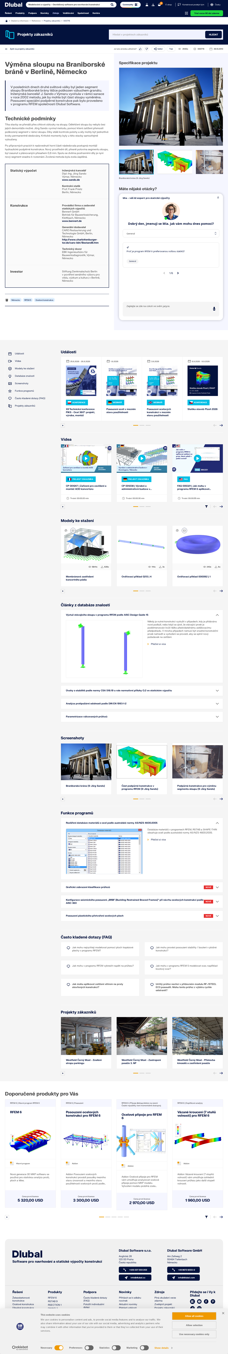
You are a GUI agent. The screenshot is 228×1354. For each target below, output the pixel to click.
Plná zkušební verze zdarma (165, 1299)
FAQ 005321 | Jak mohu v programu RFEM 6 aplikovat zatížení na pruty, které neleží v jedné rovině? (195, 488)
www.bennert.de (72, 221)
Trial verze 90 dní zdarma (206, 13)
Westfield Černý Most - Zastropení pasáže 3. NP (141, 1062)
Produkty (20, 13)
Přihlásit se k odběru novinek (130, 1299)
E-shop (168, 4)
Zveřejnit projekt (163, 1304)
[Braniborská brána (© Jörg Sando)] (171, 107)
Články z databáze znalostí (85, 605)
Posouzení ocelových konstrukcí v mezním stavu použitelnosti (159, 412)
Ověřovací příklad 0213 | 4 (137, 576)
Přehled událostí (128, 1307)
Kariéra (96, 13)
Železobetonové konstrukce (21, 1299)
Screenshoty (21, 383)
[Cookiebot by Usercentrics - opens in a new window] (20, 1348)
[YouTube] (199, 1301)
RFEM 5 (27, 300)
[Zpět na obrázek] (73, 530)
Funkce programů (24, 390)
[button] (136, 162)
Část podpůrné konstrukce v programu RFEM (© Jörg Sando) (140, 787)
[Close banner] (223, 1313)
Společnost (83, 13)
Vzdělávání (68, 13)
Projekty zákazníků (52, 21)
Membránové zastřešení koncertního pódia (80, 578)
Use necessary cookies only (194, 1334)
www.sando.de (71, 179)
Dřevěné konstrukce (23, 1307)
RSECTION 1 (55, 1305)
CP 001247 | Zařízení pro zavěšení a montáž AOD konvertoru (86, 488)
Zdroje (56, 13)
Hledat (213, 34)
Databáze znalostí (24, 376)
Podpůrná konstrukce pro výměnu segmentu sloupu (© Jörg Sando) (196, 787)
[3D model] (66, 530)
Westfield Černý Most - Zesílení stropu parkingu (84, 1062)
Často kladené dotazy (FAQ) (30, 398)
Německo (15, 300)
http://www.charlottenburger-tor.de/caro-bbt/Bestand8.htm (80, 241)
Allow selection (194, 1325)
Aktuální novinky (128, 1304)
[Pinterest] (212, 1301)
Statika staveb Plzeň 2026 (203, 409)
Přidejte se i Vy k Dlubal (202, 1293)
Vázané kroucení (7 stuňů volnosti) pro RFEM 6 (196, 1114)
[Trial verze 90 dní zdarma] (153, 4)
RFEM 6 (16, 1112)
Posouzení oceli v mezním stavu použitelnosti (121, 411)
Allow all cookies (194, 1316)
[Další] (218, 107)
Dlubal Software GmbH (184, 1250)
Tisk (171, 49)
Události (19, 353)
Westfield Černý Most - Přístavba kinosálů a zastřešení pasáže (196, 1062)
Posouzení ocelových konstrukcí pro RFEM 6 (83, 1114)
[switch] (89, 1347)
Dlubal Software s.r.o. (135, 1250)
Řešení (8, 13)
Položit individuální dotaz (93, 1306)
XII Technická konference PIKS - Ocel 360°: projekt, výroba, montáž (80, 412)
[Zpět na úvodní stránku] (13, 4)
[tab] (135, 425)
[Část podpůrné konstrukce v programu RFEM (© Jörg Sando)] (142, 762)
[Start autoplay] (63, 425)
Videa (18, 361)
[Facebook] (206, 1301)
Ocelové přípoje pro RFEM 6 (142, 1116)
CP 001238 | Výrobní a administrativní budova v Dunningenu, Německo (136, 488)
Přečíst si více (158, 644)
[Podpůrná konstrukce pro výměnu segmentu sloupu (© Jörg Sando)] (197, 762)
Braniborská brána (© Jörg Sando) (85, 785)
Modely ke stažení (24, 368)
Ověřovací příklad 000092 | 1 (193, 576)
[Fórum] (192, 1301)
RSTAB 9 (53, 1301)
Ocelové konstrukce (44, 300)
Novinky (44, 13)
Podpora (32, 13)
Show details (161, 1348)
